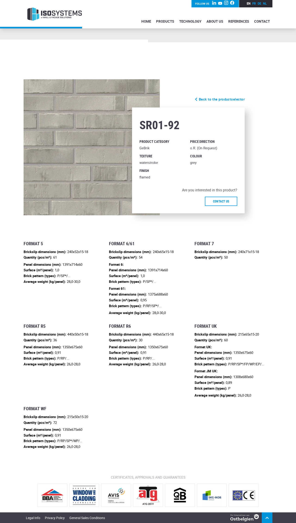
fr (254, 3)
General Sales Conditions (87, 518)
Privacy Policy (55, 518)
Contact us (221, 201)
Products (165, 21)
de (259, 3)
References (238, 21)
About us (215, 21)
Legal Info (33, 518)
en (248, 3)
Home (146, 21)
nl (265, 3)
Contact (262, 21)
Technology (190, 21)
